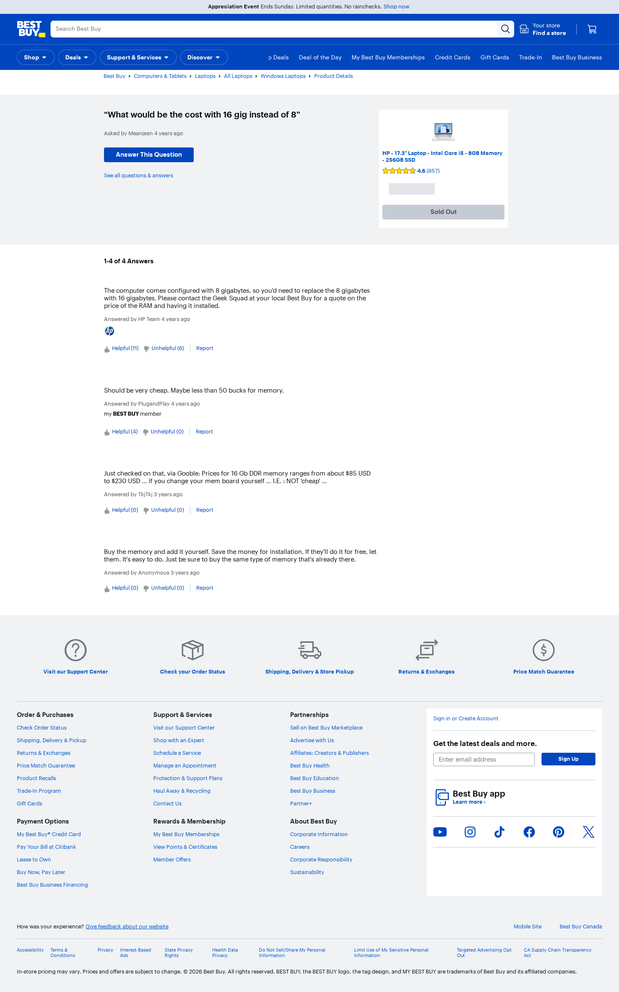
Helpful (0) (125, 509)
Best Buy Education (314, 778)
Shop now (396, 6)
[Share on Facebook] (529, 832)
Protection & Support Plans (187, 778)
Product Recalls (36, 778)
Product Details (333, 75)
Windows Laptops (283, 75)
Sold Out (443, 212)
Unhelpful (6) (168, 348)
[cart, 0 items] (592, 29)
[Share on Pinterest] (559, 832)
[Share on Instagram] (470, 832)
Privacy (105, 950)
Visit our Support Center (184, 727)
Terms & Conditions (63, 952)
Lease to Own (34, 859)
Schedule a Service (177, 752)
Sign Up (568, 758)
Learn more (469, 802)
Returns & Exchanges (43, 752)
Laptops (205, 75)
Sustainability (307, 872)
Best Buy (114, 75)
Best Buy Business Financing (52, 884)
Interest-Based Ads (135, 952)
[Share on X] (588, 832)
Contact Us (167, 803)
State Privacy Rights (179, 952)
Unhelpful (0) (167, 431)
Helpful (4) (125, 431)
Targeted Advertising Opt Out (484, 952)
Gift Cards (29, 803)
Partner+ (301, 803)
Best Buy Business (312, 790)
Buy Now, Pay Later (41, 872)
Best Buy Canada (581, 926)
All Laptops (238, 75)
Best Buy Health (310, 765)
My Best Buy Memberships (186, 834)
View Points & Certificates (185, 846)
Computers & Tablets (160, 75)
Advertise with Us (312, 740)
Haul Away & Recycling (182, 790)
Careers (300, 846)
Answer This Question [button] (149, 154)
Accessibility (30, 950)
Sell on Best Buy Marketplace (326, 727)
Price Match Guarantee (46, 765)
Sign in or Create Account (466, 718)
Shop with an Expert (178, 740)
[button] (542, 29)
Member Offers (172, 859)
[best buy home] (31, 29)
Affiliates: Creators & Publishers (329, 752)
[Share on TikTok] (499, 832)
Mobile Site (528, 926)
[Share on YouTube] (440, 832)
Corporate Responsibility (321, 859)
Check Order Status (42, 727)
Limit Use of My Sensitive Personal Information (391, 952)
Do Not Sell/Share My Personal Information (292, 952)
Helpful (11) (125, 348)
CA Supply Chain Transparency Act (558, 952)
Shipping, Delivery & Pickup (51, 740)
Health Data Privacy (225, 952)
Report (204, 348)
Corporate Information (319, 834)
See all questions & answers (138, 175)
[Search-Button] (505, 29)
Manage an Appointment (184, 765)
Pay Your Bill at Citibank (46, 846)
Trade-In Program (39, 790)
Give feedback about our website (126, 926)
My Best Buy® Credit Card (49, 834)
